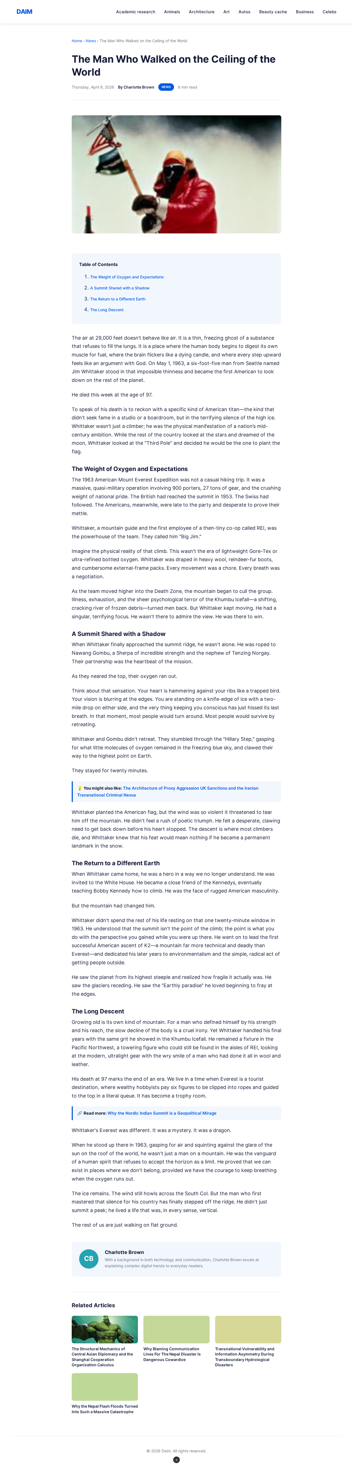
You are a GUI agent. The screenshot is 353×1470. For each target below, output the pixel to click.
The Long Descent (107, 309)
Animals (172, 11)
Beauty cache (273, 11)
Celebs (329, 11)
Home (77, 40)
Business (305, 11)
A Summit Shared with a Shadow (120, 288)
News (91, 40)
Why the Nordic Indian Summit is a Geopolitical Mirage (162, 1113)
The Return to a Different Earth (117, 299)
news (166, 87)
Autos (244, 11)
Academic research (135, 11)
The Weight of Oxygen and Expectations (127, 277)
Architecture (202, 11)
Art (226, 11)
